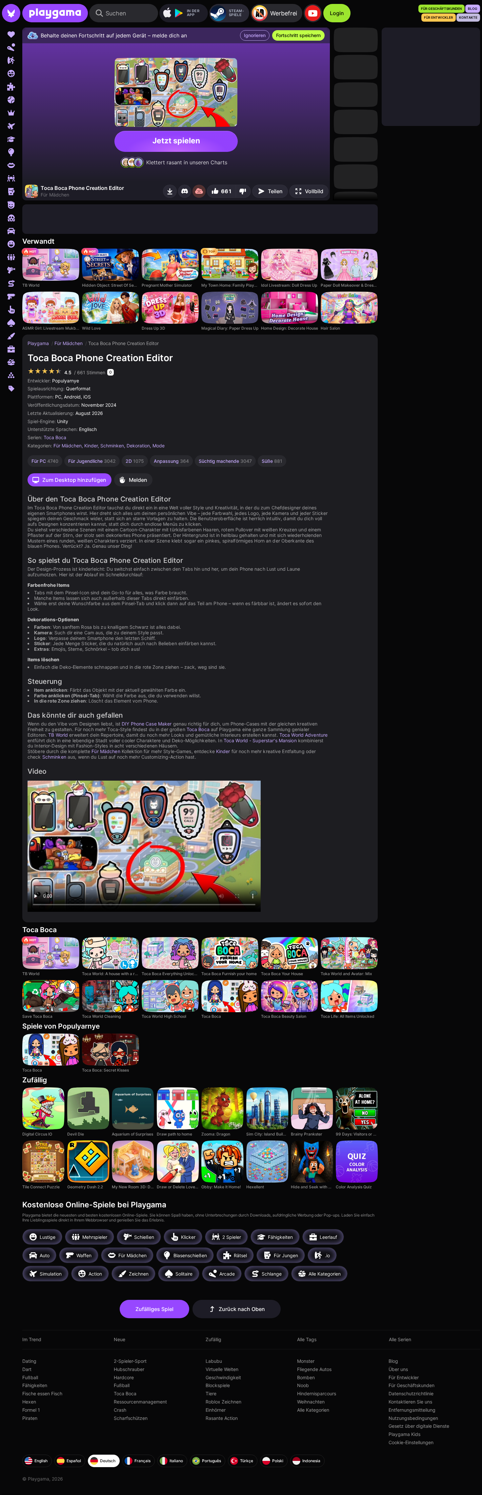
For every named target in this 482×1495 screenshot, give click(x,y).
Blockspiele (218, 1385)
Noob (303, 1385)
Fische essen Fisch (42, 1393)
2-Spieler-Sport (130, 1361)
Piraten (29, 1418)
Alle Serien (400, 1339)
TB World (58, 735)
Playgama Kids (404, 1434)
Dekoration (138, 445)
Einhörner (216, 1410)
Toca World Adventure (303, 735)
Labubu (214, 1361)
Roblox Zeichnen (223, 1401)
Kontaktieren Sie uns (410, 1401)
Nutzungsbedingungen (413, 1418)
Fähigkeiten (34, 1385)
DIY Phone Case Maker (146, 724)
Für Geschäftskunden (411, 1385)
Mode (158, 445)
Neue (119, 1339)
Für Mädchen (69, 343)
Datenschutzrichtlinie (411, 1393)
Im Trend (31, 1339)
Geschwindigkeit (223, 1377)
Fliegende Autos (314, 1369)
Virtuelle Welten (222, 1369)
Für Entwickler (404, 1377)
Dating (29, 1361)
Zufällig (213, 1339)
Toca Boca (55, 437)
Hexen (29, 1401)
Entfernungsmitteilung (412, 1410)
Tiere (211, 1393)
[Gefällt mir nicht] (243, 191)
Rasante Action (222, 1418)
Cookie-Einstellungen (411, 1442)
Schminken (112, 445)
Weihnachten (311, 1401)
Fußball (30, 1377)
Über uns (398, 1369)
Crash (120, 1410)
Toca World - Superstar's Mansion (260, 740)
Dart (26, 1369)
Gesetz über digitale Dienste (419, 1426)
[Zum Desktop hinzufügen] (170, 191)
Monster (305, 1361)
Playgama (39, 343)
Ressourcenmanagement (140, 1401)
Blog (393, 1361)
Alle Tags (306, 1339)
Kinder (91, 445)
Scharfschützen (131, 1418)
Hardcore (124, 1377)
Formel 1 (31, 1410)
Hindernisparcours (316, 1393)
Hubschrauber (129, 1369)
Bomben (306, 1377)
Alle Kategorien (313, 1410)
